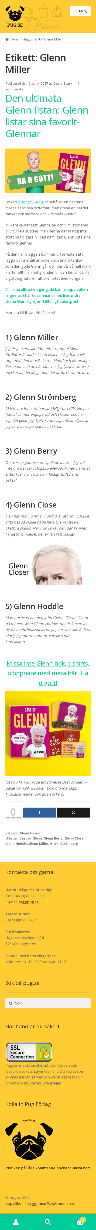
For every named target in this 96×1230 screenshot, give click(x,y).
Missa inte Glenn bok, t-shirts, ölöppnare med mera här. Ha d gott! (48, 673)
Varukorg (74, 1218)
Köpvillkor (14, 1203)
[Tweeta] (73, 813)
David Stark (62, 83)
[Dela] (39, 813)
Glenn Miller (38, 843)
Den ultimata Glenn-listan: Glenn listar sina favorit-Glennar (46, 115)
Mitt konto (16, 1222)
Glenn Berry (53, 838)
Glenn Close (74, 838)
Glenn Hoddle (16, 843)
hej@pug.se (28, 902)
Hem (14, 39)
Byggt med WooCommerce (50, 1203)
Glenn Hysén (30, 833)
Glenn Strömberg (64, 843)
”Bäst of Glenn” (31, 201)
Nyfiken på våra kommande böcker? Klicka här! (48, 1168)
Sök (48, 1222)
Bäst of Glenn (31, 838)
